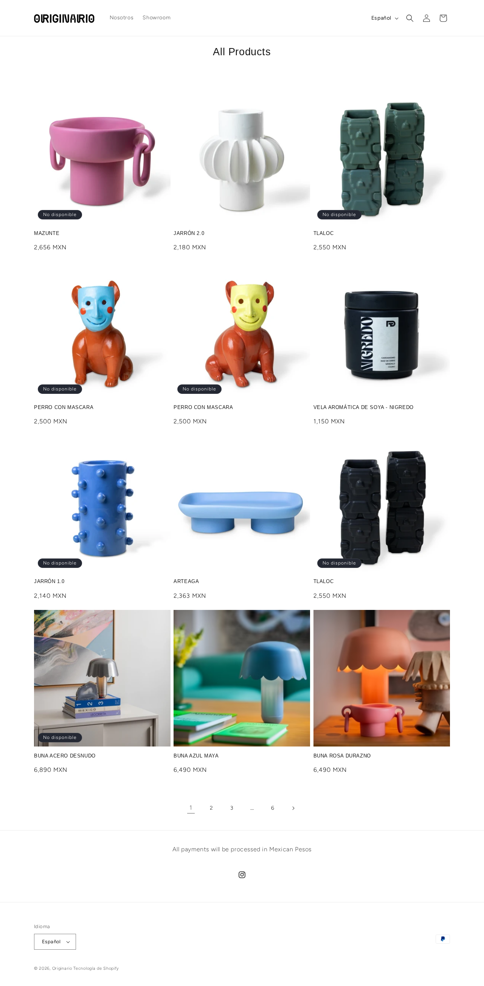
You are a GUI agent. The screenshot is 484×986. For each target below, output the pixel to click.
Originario (63, 968)
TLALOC (323, 233)
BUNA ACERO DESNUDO (65, 756)
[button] (410, 18)
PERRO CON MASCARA (63, 407)
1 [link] (190, 807)
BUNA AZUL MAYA (196, 756)
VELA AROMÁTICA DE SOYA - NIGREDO (363, 407)
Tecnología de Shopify (96, 968)
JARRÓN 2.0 (189, 233)
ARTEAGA (186, 581)
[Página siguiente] (293, 808)
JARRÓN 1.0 (49, 581)
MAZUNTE (46, 233)
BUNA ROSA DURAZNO (342, 756)
